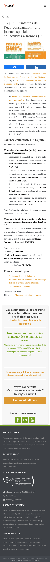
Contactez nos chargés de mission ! (25, 321)
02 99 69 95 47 (12, 496)
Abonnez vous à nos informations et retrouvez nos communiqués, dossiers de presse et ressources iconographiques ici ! (21, 463)
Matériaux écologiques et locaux (28, 295)
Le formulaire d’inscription (19, 286)
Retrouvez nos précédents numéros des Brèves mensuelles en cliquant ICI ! (25, 373)
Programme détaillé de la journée (22, 276)
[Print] (9, 16)
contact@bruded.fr (13, 500)
